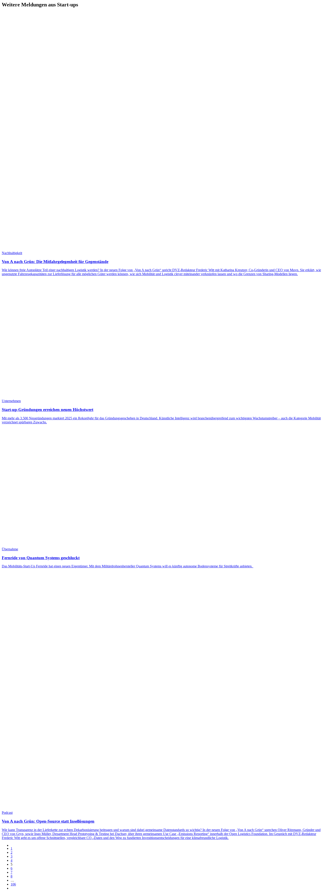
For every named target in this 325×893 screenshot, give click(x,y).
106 (13, 884)
